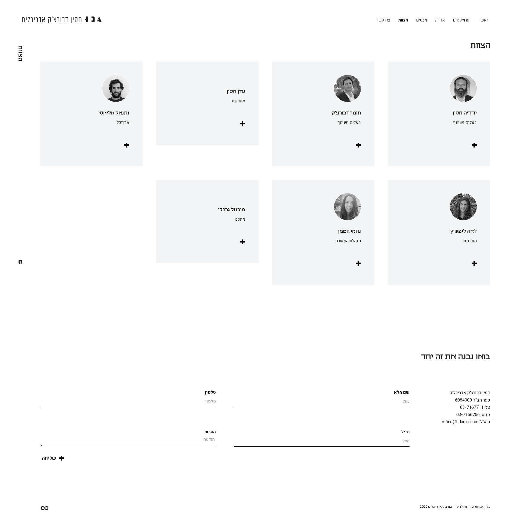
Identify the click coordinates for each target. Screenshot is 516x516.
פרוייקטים (461, 20)
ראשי (483, 20)
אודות (440, 20)
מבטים (421, 20)
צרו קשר (383, 20)
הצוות (403, 20)
